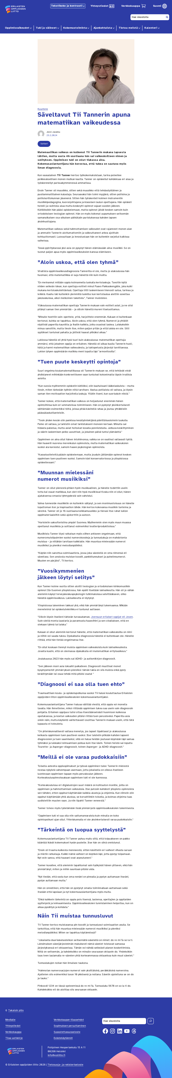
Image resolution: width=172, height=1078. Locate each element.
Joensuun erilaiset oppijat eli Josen (112, 617)
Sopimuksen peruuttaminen (70, 1026)
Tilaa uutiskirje (14, 1038)
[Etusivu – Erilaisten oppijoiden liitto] (15, 9)
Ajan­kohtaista (103, 28)
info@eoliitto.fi (56, 1055)
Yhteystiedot (99, 6)
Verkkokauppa (130, 6)
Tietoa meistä (128, 28)
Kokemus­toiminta (75, 28)
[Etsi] (151, 1021)
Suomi (157, 6)
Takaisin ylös (16, 1010)
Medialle (10, 1020)
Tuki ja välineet (46, 28)
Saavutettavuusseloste (67, 1032)
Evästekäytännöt (63, 1038)
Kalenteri (150, 28)
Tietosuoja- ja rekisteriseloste (65, 1064)
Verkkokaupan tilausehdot (69, 1020)
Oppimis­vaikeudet (17, 28)
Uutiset (44, 144)
